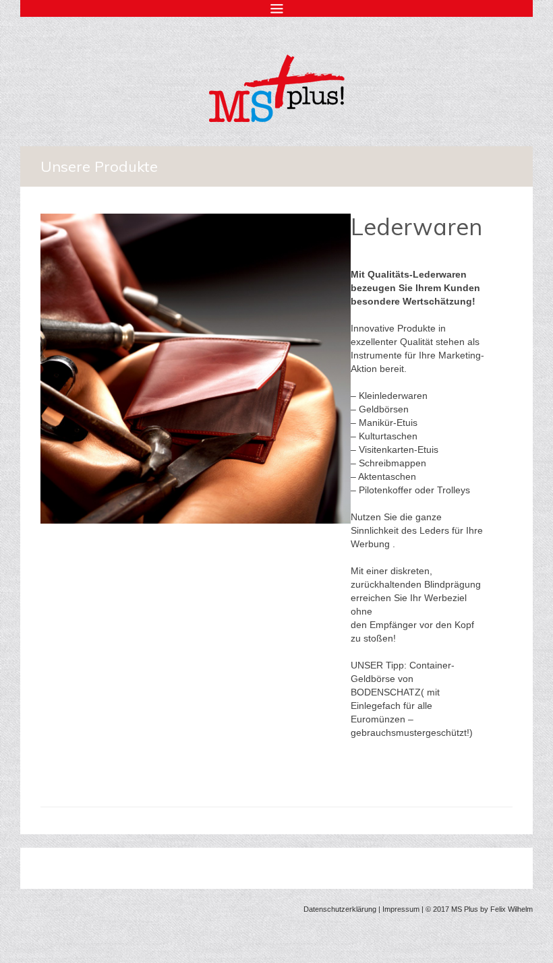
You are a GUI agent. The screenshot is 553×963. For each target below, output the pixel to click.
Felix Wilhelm (511, 909)
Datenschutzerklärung (339, 909)
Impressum (400, 909)
